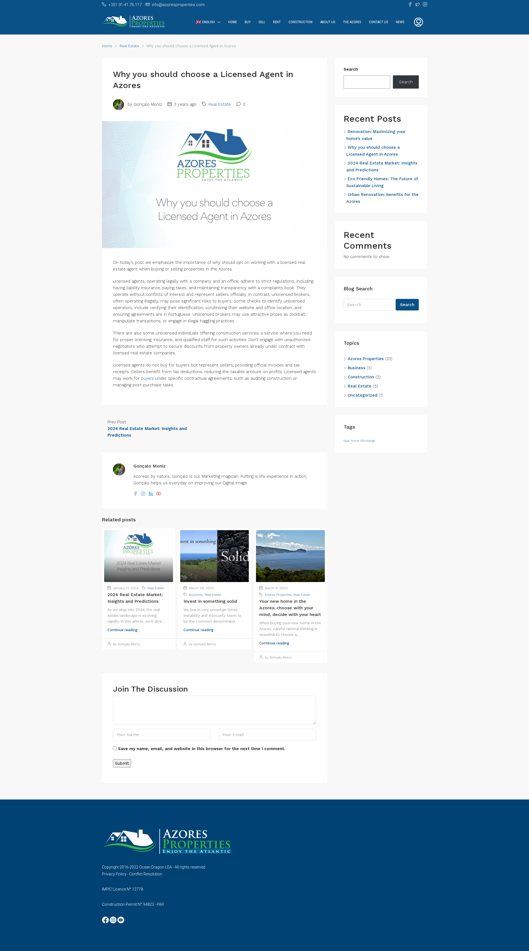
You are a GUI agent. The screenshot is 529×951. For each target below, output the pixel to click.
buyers (147, 378)
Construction (300, 22)
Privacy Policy (114, 874)
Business (196, 595)
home (355, 441)
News (400, 22)
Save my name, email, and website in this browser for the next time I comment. (201, 748)
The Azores (352, 22)
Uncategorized (362, 395)
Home (232, 22)
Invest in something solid (210, 601)
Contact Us (378, 22)
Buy (248, 22)
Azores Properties (278, 595)
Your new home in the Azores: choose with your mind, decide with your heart (290, 608)
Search (351, 69)
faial (347, 441)
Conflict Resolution (145, 874)
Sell (261, 22)
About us (327, 22)
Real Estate (129, 46)
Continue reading (122, 630)
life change (367, 441)
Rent (277, 22)
